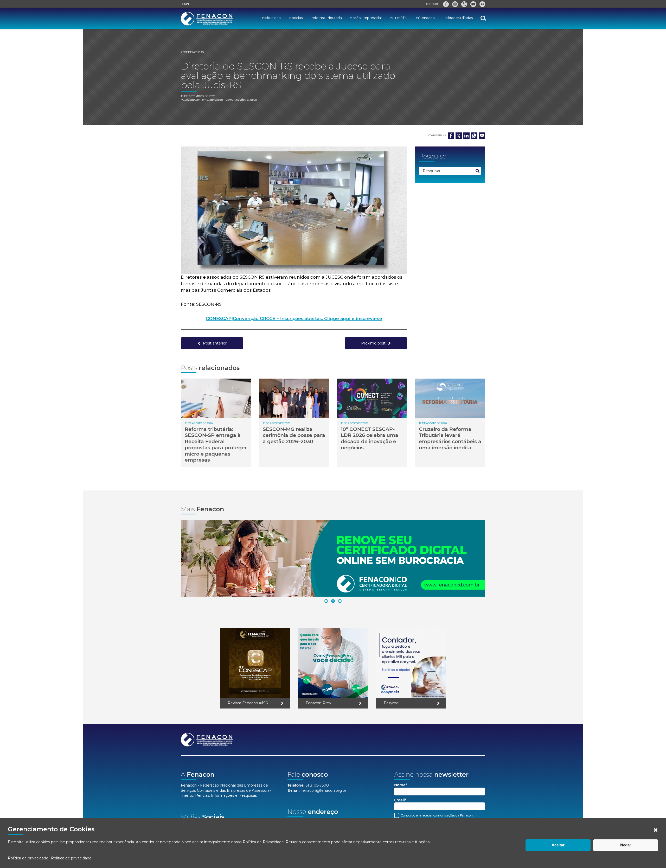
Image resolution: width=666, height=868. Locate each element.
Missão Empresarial (366, 18)
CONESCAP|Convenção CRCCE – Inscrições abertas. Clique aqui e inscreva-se (294, 318)
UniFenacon (424, 18)
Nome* (400, 785)
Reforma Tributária (326, 18)
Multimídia (398, 18)
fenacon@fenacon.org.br (323, 790)
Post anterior (215, 343)
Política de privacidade (28, 858)
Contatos (432, 4)
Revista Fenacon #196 (248, 703)
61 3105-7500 (317, 785)
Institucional (271, 18)
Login (185, 4)
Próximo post (373, 343)
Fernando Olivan (212, 99)
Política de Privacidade (263, 842)
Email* (400, 800)
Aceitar (558, 845)
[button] (655, 830)
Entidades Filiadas (458, 18)
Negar (625, 845)
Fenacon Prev (318, 703)
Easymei (391, 703)
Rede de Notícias (192, 52)
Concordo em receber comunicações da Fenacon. (436, 815)
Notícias (296, 18)
